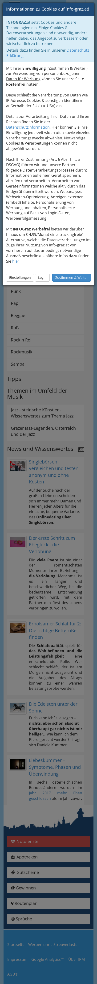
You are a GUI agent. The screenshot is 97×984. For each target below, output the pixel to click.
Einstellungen (20, 277)
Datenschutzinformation (28, 127)
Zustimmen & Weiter (71, 277)
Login (42, 277)
